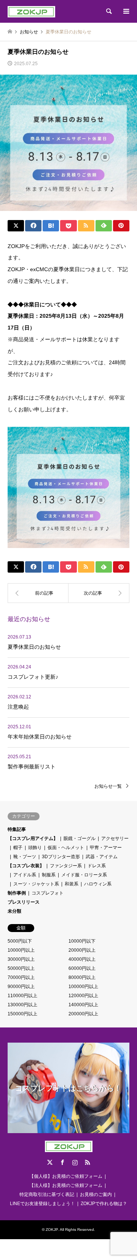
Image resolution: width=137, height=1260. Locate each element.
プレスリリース (24, 902)
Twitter (50, 1162)
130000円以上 (22, 1004)
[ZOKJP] (31, 11)
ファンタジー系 (66, 865)
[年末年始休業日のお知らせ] (98, 593)
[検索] (108, 11)
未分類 (14, 911)
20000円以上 (82, 950)
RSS (87, 1162)
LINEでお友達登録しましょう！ (42, 1203)
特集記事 (17, 829)
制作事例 (17, 893)
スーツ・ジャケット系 (36, 884)
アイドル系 (24, 874)
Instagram (75, 1162)
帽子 (17, 847)
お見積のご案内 (96, 1194)
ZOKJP (52, 1229)
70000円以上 (21, 977)
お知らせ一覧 (108, 786)
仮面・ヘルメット (66, 847)
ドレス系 (97, 865)
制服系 (49, 874)
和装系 (71, 884)
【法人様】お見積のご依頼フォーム (65, 1185)
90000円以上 (21, 986)
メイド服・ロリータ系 (84, 874)
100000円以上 (83, 986)
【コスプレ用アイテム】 (33, 838)
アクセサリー (115, 838)
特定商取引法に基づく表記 (46, 1194)
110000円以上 (22, 995)
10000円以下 (82, 941)
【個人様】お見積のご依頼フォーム (65, 1176)
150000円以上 (22, 1013)
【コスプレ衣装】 (26, 865)
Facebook (62, 1162)
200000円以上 (83, 1013)
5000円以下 (20, 941)
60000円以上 (82, 968)
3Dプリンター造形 (61, 856)
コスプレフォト (48, 893)
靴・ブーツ (24, 856)
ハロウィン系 (98, 884)
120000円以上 (83, 995)
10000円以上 (21, 950)
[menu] (125, 11)
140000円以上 (83, 1004)
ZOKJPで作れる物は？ (104, 1203)
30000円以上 (21, 959)
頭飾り (35, 847)
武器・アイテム (102, 856)
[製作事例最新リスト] (38, 593)
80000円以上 (82, 977)
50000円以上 (21, 968)
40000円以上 (82, 959)
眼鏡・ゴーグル (80, 838)
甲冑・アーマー (106, 847)
